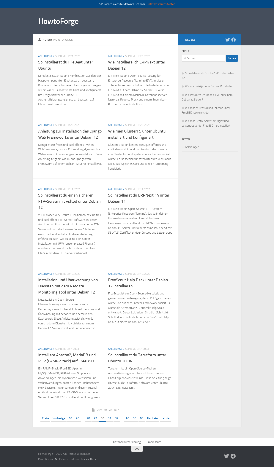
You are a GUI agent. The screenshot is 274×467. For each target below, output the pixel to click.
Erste (45, 418)
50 (134, 418)
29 (95, 418)
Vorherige (59, 418)
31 (109, 418)
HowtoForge (58, 21)
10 (70, 418)
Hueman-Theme (88, 459)
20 (77, 418)
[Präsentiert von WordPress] (56, 459)
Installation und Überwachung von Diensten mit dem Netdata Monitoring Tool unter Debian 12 (68, 286)
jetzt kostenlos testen (161, 4)
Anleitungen (46, 56)
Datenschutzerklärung (127, 442)
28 (88, 418)
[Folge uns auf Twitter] (227, 39)
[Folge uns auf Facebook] (233, 39)
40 (127, 418)
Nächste (152, 418)
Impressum (154, 442)
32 (116, 418)
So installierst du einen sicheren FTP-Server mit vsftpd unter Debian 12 (69, 201)
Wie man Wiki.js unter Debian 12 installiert (209, 86)
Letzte (165, 418)
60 (141, 418)
